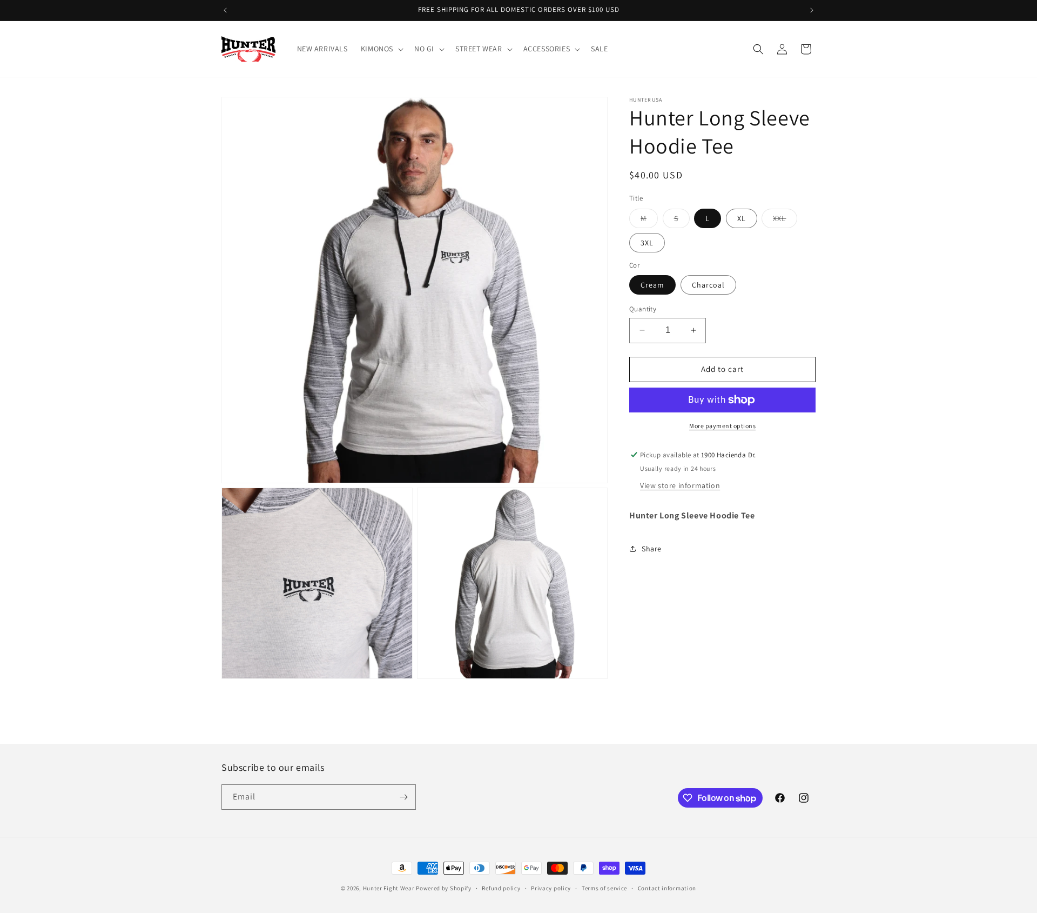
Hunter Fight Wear (389, 888)
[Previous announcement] (225, 10)
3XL (647, 243)
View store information (680, 485)
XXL (785, 220)
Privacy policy (551, 888)
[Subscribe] (403, 797)
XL (741, 218)
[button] (381, 48)
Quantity (642, 309)
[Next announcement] (812, 10)
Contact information (667, 888)
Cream (652, 285)
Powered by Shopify (444, 888)
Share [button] (652, 549)
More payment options (722, 426)
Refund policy (501, 888)
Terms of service (604, 888)
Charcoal (708, 285)
